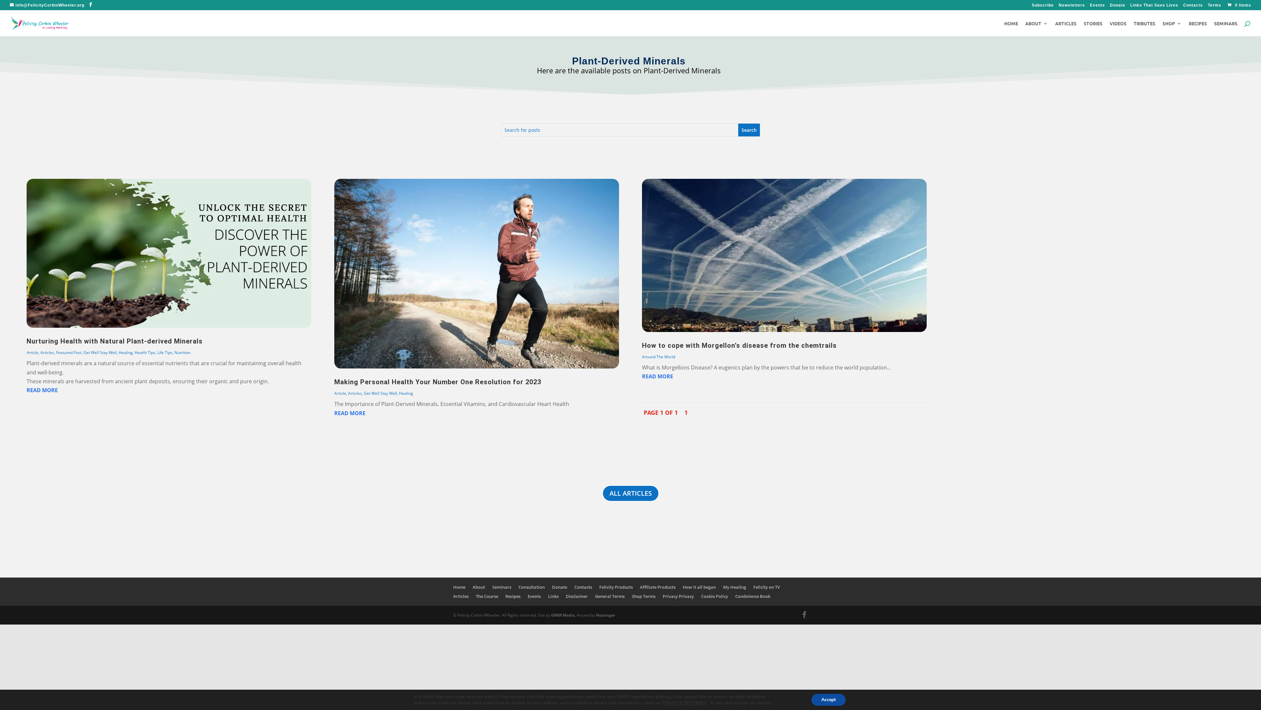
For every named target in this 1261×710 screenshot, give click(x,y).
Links (553, 596)
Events (1097, 5)
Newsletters (1072, 5)
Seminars (1225, 23)
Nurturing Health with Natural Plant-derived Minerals (115, 341)
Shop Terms (643, 596)
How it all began (699, 587)
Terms (1214, 5)
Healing (126, 352)
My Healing (734, 587)
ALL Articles (630, 493)
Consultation (532, 587)
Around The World (658, 357)
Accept (828, 700)
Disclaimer (577, 596)
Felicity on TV (766, 587)
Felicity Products (616, 587)
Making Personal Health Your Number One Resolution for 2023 (437, 382)
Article (32, 352)
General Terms (610, 596)
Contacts (1193, 5)
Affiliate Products (657, 587)
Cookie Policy (714, 596)
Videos (1118, 23)
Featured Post (68, 352)
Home (1011, 23)
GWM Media (562, 615)
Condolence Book (752, 596)
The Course (487, 596)
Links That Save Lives (1154, 5)
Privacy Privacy (678, 596)
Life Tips (164, 352)
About (1033, 23)
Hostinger (605, 615)
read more (42, 390)
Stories (1093, 23)
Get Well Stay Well (100, 352)
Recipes (1198, 23)
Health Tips (145, 352)
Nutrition (182, 352)
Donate (1117, 5)
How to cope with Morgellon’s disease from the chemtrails (739, 345)
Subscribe (1043, 5)
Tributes (1144, 23)
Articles (1065, 23)
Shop (1168, 23)
